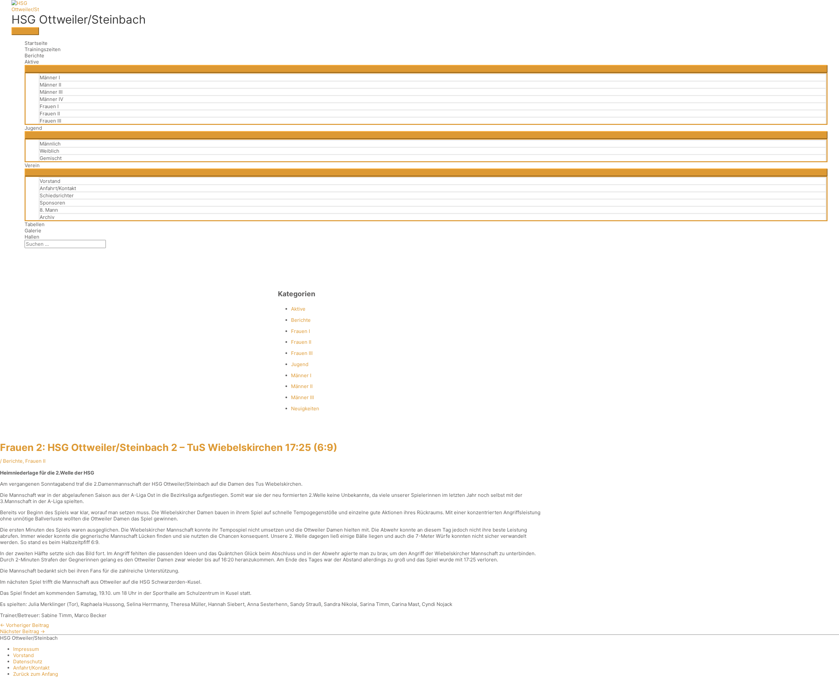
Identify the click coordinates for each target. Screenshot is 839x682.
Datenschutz (27, 661)
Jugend (33, 128)
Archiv (47, 217)
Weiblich (49, 151)
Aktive (32, 62)
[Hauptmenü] (25, 31)
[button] (27, 251)
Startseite (36, 43)
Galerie (33, 230)
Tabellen (35, 224)
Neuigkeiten (305, 408)
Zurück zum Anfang (35, 674)
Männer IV (51, 99)
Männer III (51, 92)
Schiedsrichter (57, 195)
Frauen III (50, 121)
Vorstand (50, 181)
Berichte (34, 55)
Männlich (50, 144)
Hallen (32, 237)
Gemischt (51, 158)
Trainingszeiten (43, 49)
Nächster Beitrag (22, 631)
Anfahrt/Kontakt (58, 188)
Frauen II (50, 113)
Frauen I (49, 106)
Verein (32, 165)
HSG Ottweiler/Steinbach (78, 19)
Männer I (50, 77)
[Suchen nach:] (65, 244)
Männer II (50, 85)
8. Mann (49, 210)
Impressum (26, 649)
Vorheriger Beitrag (24, 625)
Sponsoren (52, 203)
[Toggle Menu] (426, 69)
